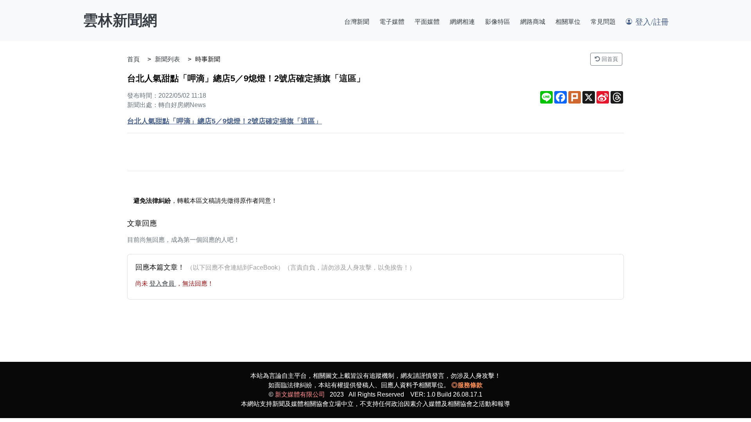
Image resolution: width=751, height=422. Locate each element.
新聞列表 (167, 59)
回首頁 (609, 59)
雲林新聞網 (120, 20)
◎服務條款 (467, 385)
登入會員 (162, 283)
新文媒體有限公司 (300, 394)
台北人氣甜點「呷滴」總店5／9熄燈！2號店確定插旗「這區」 (224, 121)
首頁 (133, 59)
